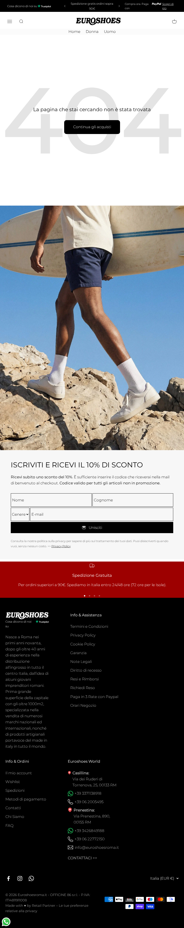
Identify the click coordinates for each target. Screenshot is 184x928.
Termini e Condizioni (89, 626)
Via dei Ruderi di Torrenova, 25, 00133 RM (94, 782)
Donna (92, 31)
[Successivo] (119, 6)
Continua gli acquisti (92, 127)
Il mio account (18, 773)
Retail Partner (43, 905)
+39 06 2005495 (88, 802)
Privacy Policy (61, 546)
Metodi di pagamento (25, 799)
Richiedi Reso (82, 687)
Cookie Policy (82, 644)
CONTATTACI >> (82, 858)
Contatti (13, 808)
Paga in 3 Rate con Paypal (94, 696)
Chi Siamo (14, 816)
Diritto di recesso (86, 670)
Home (74, 31)
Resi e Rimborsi (84, 679)
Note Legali (81, 661)
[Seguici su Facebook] (8, 878)
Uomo (110, 31)
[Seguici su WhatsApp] (31, 878)
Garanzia (78, 653)
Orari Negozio (83, 705)
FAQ (9, 825)
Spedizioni (14, 790)
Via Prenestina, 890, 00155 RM (92, 819)
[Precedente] (64, 6)
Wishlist (12, 781)
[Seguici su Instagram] (20, 878)
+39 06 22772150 (89, 839)
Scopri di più (168, 6)
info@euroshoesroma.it (97, 847)
